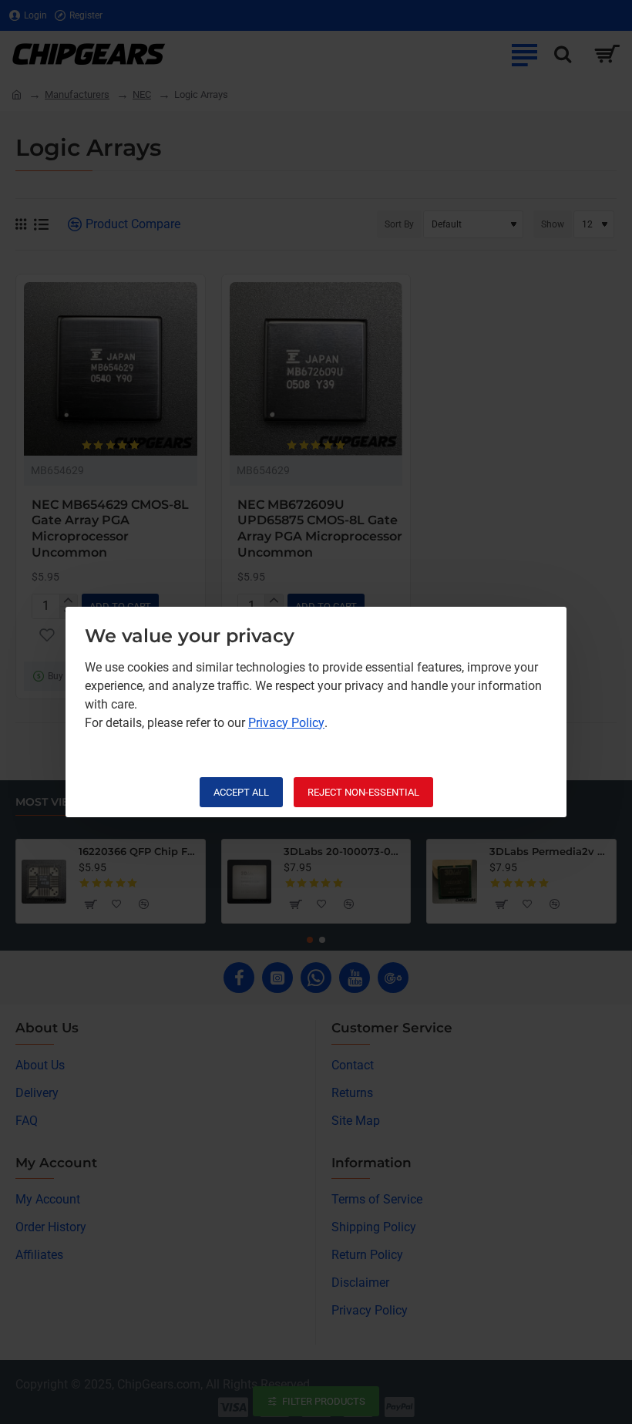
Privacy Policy (286, 722)
